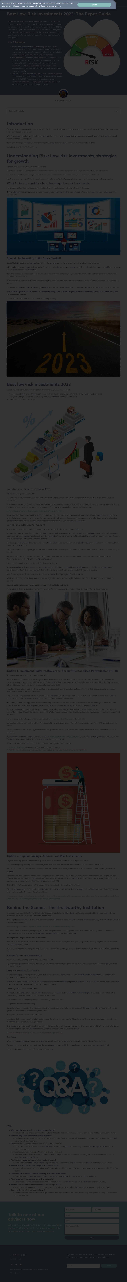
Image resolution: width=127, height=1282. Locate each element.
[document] (63, 641)
